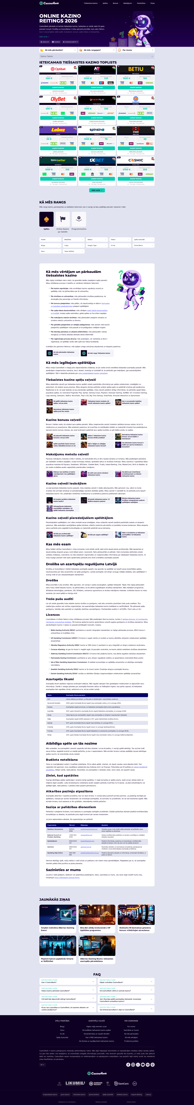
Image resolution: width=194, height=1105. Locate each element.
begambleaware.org (87, 841)
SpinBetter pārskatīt (58, 182)
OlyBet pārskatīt (58, 121)
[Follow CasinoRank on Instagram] (133, 1065)
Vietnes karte (131, 1102)
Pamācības (141, 3)
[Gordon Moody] (95, 1084)
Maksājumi (127, 3)
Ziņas (153, 3)
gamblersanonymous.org (89, 829)
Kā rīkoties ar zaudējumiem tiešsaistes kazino (96, 1041)
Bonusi (115, 3)
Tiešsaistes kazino (91, 3)
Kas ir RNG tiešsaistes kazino (97, 1037)
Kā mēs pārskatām (131, 1034)
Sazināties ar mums (131, 1030)
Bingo (62, 1026)
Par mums (131, 1026)
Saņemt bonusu (58, 87)
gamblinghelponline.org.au (90, 853)
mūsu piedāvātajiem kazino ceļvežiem (92, 373)
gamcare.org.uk (86, 847)
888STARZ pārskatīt (135, 152)
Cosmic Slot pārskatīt (136, 182)
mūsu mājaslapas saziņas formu (66, 878)
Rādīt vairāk (96, 190)
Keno (62, 1030)
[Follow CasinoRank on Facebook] (128, 1065)
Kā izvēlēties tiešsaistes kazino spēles (96, 1030)
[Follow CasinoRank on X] (138, 1065)
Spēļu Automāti (62, 1037)
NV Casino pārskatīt (97, 91)
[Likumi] (75, 1084)
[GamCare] (121, 1084)
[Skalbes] (108, 1084)
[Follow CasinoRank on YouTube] (143, 1065)
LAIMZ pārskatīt (58, 152)
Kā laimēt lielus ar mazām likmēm (96, 1034)
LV (41, 1065)
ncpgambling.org (86, 835)
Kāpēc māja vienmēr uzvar (97, 1026)
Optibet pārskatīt (58, 91)
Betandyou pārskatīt (136, 91)
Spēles (105, 3)
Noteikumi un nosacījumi (66, 1102)
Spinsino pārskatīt (97, 152)
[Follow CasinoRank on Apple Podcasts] (153, 1065)
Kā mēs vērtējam (131, 1037)
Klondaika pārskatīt (135, 121)
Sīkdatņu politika (101, 1102)
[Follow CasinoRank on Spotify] (148, 1065)
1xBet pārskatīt (97, 182)
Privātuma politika (131, 1041)
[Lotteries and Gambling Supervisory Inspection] (59, 1084)
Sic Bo (62, 1034)
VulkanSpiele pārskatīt (97, 121)
